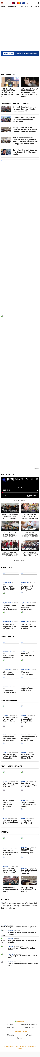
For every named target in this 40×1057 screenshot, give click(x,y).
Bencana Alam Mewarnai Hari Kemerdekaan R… (10, 870)
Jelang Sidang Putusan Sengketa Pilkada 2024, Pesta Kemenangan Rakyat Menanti (24, 129)
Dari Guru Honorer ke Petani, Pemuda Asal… (23, 964)
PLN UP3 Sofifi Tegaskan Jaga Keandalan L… (9, 626)
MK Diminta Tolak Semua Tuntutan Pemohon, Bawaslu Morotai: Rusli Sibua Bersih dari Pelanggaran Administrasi (25, 141)
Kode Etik (10, 1028)
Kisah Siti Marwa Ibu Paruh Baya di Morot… (22, 941)
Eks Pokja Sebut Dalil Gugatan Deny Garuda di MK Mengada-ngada (24, 152)
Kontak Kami (29, 1028)
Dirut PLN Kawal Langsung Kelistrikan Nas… (10, 607)
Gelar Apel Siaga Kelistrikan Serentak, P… (28, 607)
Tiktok (30, 1035)
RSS (21, 1038)
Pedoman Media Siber (29, 1025)
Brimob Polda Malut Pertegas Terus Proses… (9, 738)
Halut (23, 652)
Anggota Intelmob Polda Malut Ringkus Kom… (10, 719)
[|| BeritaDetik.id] (20, 3)
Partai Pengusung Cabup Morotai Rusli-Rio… (10, 785)
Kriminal (5, 715)
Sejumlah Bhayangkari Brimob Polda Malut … (26, 720)
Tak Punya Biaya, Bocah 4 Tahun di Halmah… (22, 933)
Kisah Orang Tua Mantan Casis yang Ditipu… (19, 927)
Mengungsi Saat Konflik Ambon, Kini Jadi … (22, 957)
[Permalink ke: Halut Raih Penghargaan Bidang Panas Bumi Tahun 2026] (29, 646)
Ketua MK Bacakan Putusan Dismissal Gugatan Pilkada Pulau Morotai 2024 (23, 109)
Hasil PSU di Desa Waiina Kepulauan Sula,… (10, 822)
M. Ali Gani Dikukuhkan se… (27, 674)
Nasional (6, 849)
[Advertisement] (20, 30)
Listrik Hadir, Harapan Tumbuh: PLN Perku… (28, 626)
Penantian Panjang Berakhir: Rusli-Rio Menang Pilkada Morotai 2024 (24, 119)
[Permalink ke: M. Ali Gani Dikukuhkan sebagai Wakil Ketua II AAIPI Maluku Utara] (29, 663)
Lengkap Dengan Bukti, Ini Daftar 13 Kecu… (28, 804)
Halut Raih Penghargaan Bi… (28, 654)
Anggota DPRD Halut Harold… (27, 689)
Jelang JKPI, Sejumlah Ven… (9, 674)
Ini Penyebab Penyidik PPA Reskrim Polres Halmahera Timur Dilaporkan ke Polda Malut (30, 92)
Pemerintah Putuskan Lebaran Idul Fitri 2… (10, 852)
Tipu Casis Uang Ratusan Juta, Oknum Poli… (27, 756)
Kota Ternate (7, 652)
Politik (5, 781)
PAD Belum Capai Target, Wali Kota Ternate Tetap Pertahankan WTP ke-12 (10, 92)
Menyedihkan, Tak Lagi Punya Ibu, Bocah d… (21, 949)
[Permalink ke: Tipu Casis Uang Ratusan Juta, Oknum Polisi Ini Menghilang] (29, 746)
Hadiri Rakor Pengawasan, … (9, 691)
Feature (3, 925)
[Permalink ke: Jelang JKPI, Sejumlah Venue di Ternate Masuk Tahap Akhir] (11, 663)
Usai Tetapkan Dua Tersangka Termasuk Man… (29, 738)
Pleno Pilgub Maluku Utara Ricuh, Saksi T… (27, 822)
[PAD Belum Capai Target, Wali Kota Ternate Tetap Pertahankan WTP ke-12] (10, 82)
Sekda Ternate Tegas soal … (9, 656)
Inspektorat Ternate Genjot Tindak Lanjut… (9, 588)
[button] (22, 500)
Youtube (11, 1035)
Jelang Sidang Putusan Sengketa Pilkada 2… (28, 889)
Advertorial (7, 582)
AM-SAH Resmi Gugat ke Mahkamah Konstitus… (9, 803)
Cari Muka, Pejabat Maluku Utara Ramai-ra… (29, 872)
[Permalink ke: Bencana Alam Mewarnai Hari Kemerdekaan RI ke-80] (11, 860)
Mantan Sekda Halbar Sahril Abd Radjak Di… (10, 756)
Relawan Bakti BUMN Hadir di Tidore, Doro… (27, 588)
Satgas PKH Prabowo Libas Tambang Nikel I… (28, 851)
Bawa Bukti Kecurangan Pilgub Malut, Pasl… (29, 785)
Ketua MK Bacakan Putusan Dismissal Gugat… (11, 889)
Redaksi (10, 1025)
